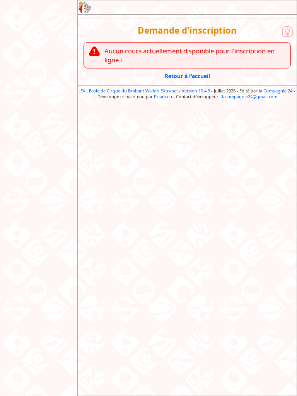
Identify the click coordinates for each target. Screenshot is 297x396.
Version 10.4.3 (196, 91)
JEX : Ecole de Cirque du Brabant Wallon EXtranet (128, 91)
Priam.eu (163, 96)
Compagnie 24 (277, 91)
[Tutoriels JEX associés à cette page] (287, 31)
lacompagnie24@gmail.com (249, 96)
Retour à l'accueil (187, 76)
